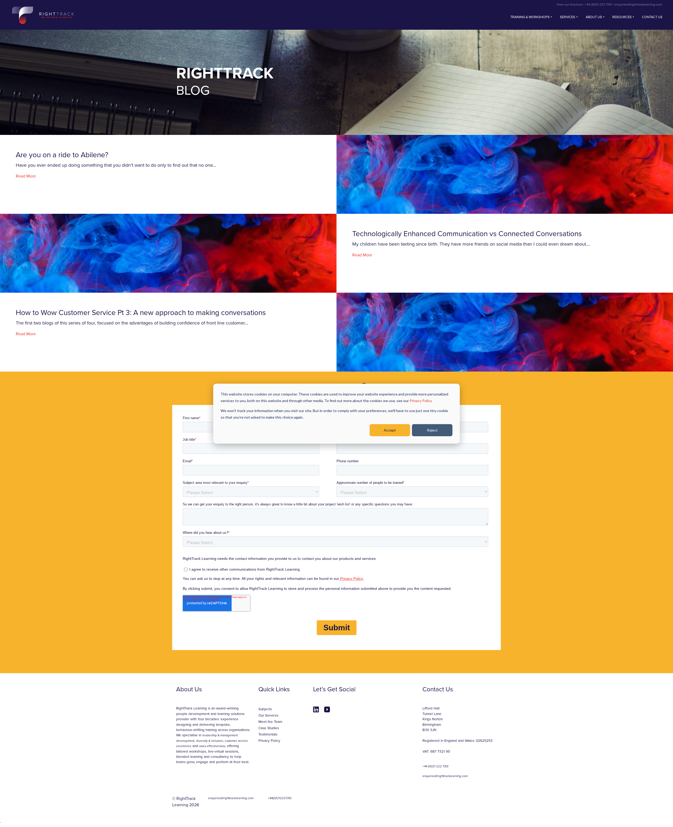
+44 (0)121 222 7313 (599, 4)
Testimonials (267, 734)
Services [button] (567, 17)
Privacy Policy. (421, 400)
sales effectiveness (212, 746)
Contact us (652, 17)
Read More (26, 176)
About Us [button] (594, 17)
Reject (432, 430)
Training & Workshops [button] (530, 17)
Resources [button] (622, 17)
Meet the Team (270, 722)
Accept (390, 430)
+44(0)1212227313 (279, 798)
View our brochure (570, 4)
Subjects (265, 709)
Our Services (268, 715)
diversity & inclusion (209, 741)
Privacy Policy (269, 741)
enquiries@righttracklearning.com (638, 4)
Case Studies (268, 728)
